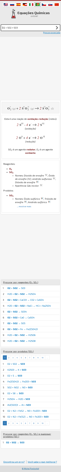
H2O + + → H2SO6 (21, 335)
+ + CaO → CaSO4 (20, 317)
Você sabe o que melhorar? (42, 461)
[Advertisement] (30, 68)
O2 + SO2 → (16, 363)
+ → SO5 (16, 323)
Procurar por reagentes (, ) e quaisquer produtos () (27, 435)
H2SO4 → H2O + (18, 399)
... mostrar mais (24, 206)
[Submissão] (57, 27)
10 (43, 358)
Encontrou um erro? (14, 461)
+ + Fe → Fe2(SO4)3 (22, 329)
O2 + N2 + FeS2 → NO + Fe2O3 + (27, 410)
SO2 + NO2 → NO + (19, 387)
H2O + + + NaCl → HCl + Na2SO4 (29, 305)
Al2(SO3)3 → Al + (19, 404)
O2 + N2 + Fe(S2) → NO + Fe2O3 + (27, 416)
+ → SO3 (16, 288)
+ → (15, 442)
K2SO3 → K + (16, 369)
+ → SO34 (17, 311)
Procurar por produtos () (18, 351)
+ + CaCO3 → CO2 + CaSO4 (25, 299)
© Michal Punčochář (30, 468)
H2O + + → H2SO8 (21, 340)
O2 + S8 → (15, 393)
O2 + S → (14, 375)
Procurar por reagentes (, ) (20, 282)
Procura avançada (51, 32)
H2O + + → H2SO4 (21, 293)
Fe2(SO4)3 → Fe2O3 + (21, 381)
